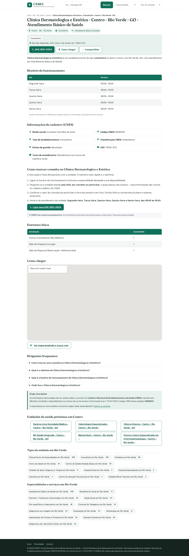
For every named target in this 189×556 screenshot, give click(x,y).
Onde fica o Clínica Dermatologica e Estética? (55, 385)
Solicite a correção (102, 406)
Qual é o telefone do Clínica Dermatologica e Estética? (60, 370)
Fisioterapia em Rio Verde (119, 511)
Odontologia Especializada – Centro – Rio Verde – (93, 426)
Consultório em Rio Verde (95, 457)
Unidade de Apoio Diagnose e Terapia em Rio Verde (53, 470)
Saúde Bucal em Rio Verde (98, 498)
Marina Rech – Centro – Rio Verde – (95, 437)
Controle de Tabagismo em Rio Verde (97, 504)
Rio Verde (40, 15)
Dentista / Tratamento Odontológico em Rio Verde (53, 498)
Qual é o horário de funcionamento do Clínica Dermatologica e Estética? (69, 378)
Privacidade (39, 544)
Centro (48, 15)
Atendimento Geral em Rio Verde (96, 491)
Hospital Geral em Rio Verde (98, 470)
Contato (49, 544)
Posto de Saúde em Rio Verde (44, 464)
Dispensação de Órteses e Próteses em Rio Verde (53, 517)
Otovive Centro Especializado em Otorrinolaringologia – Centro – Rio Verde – (141, 439)
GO (34, 15)
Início (29, 15)
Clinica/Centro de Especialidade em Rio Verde (52, 457)
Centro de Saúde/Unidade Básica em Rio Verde (88, 464)
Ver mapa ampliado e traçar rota (51, 345)
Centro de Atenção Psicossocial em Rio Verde (80, 477)
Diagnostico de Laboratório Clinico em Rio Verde (52, 524)
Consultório (63, 31)
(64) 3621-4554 (43, 49)
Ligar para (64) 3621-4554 (47, 207)
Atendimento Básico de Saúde (87, 31)
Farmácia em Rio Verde (41, 477)
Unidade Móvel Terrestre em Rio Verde (127, 477)
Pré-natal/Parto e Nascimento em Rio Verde (50, 504)
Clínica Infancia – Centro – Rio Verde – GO (139, 426)
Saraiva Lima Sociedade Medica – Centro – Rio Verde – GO (50, 426)
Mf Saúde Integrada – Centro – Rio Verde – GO (49, 437)
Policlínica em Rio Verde (127, 457)
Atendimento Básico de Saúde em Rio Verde (51, 491)
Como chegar (68, 49)
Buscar (106, 5)
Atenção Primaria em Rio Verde (99, 517)
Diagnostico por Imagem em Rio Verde (48, 511)
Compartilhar (92, 49)
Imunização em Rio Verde (86, 511)
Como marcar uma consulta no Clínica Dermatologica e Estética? (66, 363)
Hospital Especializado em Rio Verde (136, 470)
